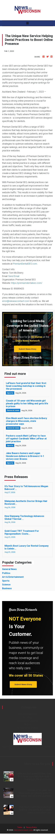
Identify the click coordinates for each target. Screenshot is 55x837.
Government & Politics (27, 727)
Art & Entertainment (27, 714)
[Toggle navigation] (27, 23)
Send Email (13, 276)
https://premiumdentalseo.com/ (26, 282)
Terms (19, 827)
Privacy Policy (31, 827)
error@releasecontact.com (15, 301)
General (27, 724)
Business (27, 717)
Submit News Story (27, 349)
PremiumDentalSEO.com (25, 263)
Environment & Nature (27, 721)
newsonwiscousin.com (23, 830)
